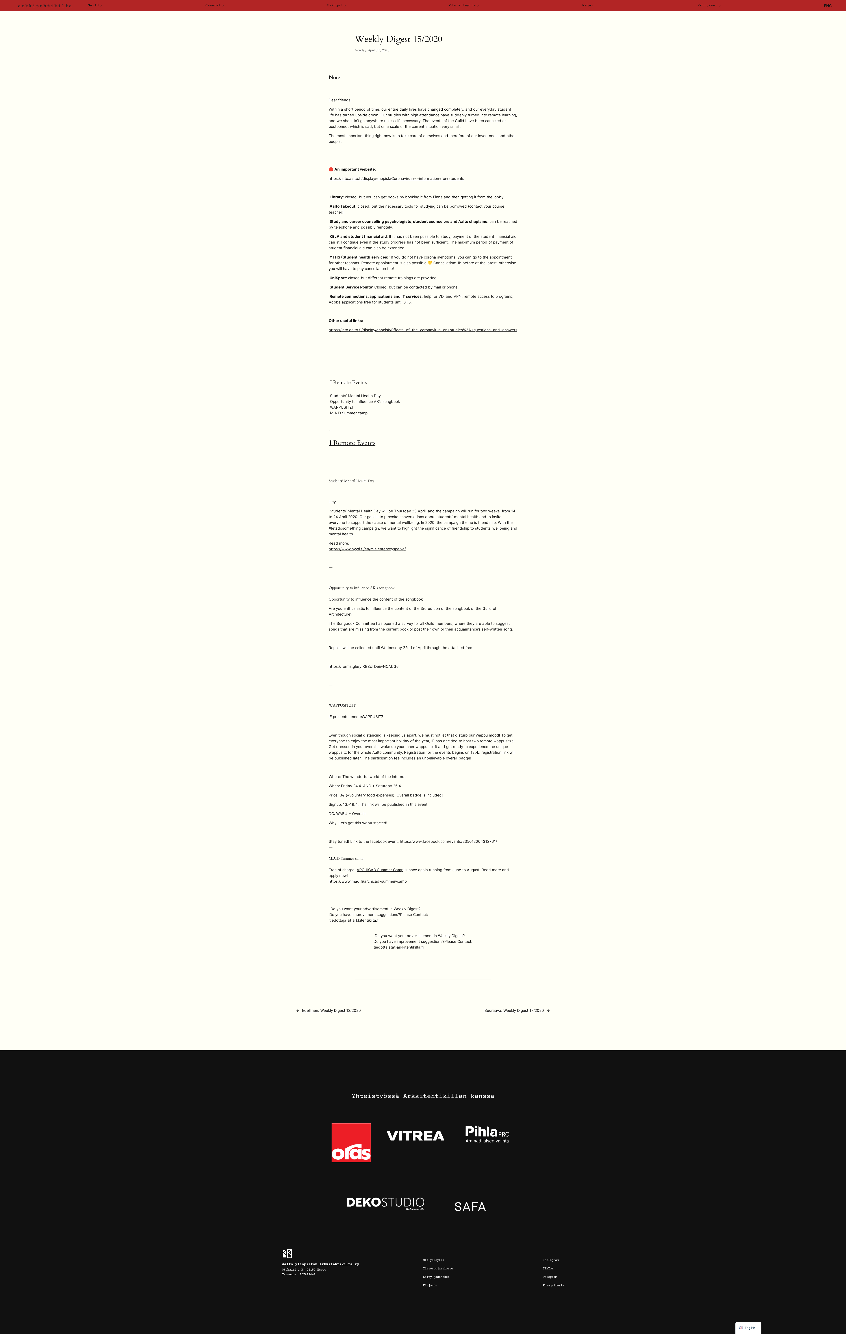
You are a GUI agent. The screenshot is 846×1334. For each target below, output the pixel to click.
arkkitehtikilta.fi (365, 920)
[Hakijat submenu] (345, 6)
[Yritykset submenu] (719, 6)
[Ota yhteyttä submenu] (478, 6)
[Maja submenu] (593, 6)
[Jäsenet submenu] (223, 6)
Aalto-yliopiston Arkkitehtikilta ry (320, 1264)
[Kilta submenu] (101, 6)
